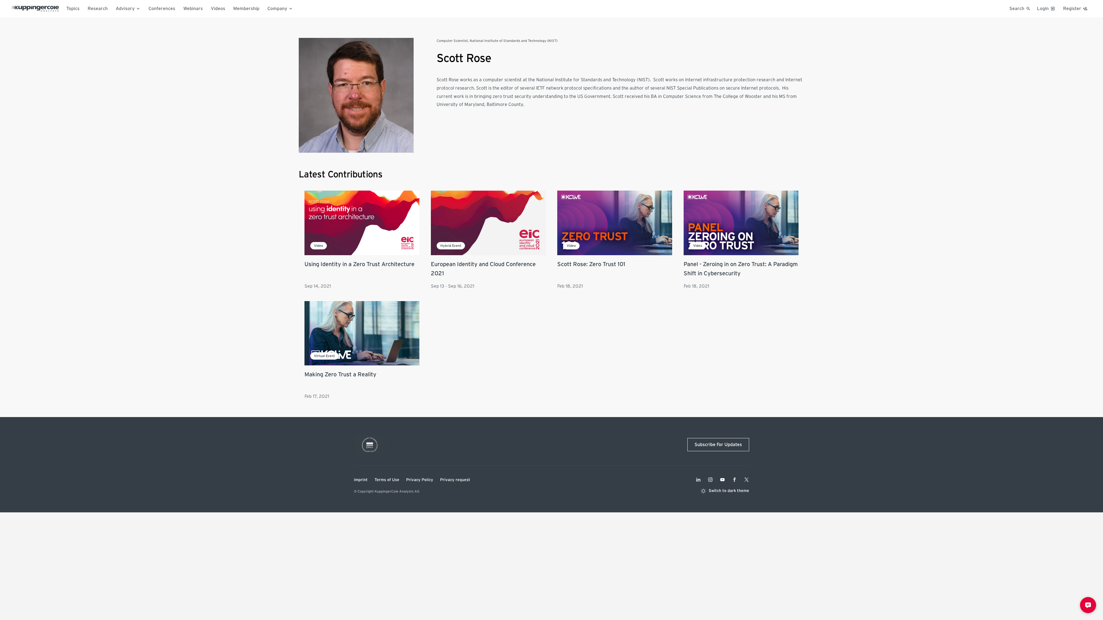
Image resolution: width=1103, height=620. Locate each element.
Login (1043, 8)
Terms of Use (387, 480)
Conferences (162, 8)
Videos (218, 8)
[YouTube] (722, 479)
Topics (73, 8)
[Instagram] (710, 479)
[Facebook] (734, 479)
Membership (246, 8)
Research (98, 8)
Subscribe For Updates (718, 444)
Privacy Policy (419, 480)
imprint (361, 480)
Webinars (193, 8)
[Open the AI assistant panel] (1088, 605)
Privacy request (455, 480)
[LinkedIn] (698, 479)
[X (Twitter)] (746, 479)
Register (1072, 8)
